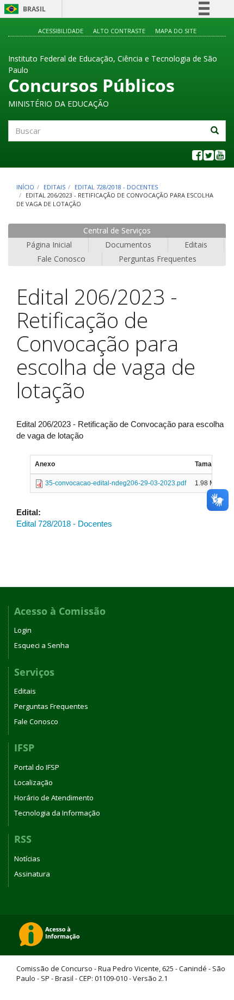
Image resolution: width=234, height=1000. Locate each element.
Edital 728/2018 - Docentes (116, 187)
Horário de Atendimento (54, 798)
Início (25, 187)
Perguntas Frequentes (157, 259)
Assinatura (32, 874)
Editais (54, 187)
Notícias (27, 858)
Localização (33, 782)
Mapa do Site (175, 31)
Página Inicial (49, 244)
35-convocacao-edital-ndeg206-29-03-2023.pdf (115, 483)
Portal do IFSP (36, 767)
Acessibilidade (60, 31)
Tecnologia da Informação (57, 813)
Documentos (128, 244)
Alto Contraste (119, 31)
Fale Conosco (61, 259)
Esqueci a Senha (41, 645)
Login (23, 630)
